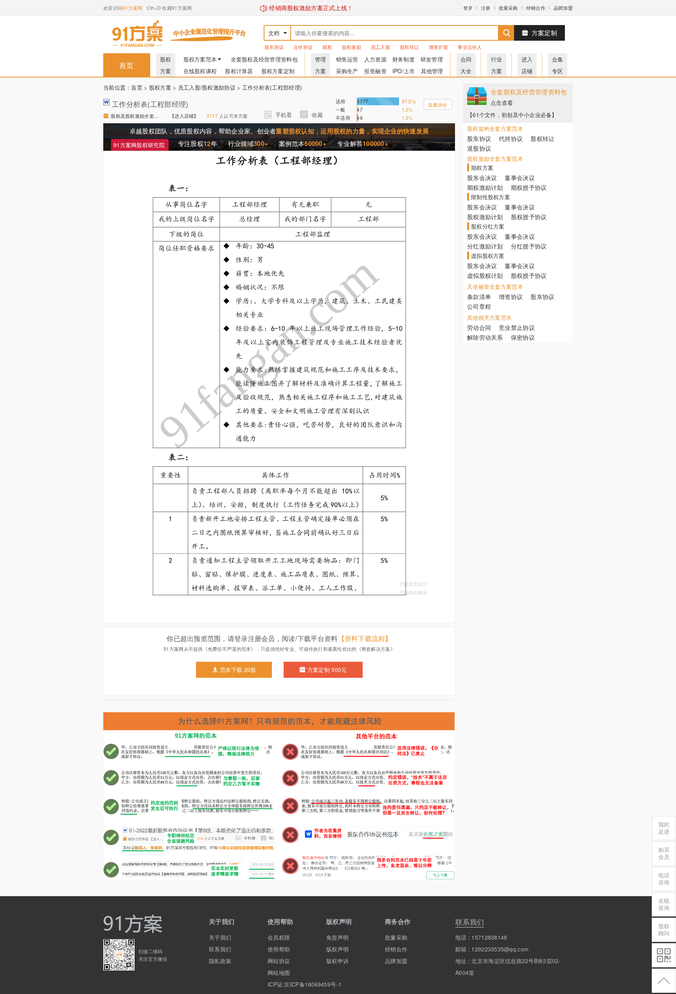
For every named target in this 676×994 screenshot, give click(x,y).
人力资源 (375, 59)
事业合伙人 (470, 46)
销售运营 (347, 59)
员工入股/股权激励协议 (207, 87)
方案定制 (544, 32)
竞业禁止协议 (517, 327)
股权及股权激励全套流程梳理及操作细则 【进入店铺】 (136, 115)
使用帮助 (279, 949)
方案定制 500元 (327, 669)
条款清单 (479, 296)
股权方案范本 (200, 59)
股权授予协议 (529, 216)
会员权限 (279, 937)
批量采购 (508, 7)
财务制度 (403, 59)
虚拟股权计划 (485, 275)
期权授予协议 (529, 187)
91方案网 (132, 7)
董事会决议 (519, 177)
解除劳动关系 (485, 337)
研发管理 (432, 59)
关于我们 (220, 937)
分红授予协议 (529, 246)
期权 (327, 46)
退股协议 (479, 148)
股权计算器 (239, 71)
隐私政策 (220, 961)
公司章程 (479, 306)
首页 (126, 65)
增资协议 (511, 296)
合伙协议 (303, 46)
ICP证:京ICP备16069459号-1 (291, 984)
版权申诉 (337, 961)
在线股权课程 (200, 71)
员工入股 (380, 46)
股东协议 (274, 46)
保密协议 (523, 337)
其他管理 (432, 71)
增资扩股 (438, 46)
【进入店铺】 (184, 115)
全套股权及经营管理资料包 (264, 59)
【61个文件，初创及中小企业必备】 (512, 115)
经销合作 (535, 7)
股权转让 (409, 46)
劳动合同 (479, 327)
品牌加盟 (563, 7)
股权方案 (160, 87)
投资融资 (375, 71)
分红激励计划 (485, 246)
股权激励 (351, 46)
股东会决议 (482, 177)
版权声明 (337, 949)
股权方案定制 (278, 71)
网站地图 (279, 972)
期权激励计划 (485, 187)
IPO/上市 (403, 71)
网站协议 (279, 961)
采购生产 (347, 71)
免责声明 (337, 937)
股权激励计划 (485, 216)
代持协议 (511, 138)
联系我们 (220, 949)
